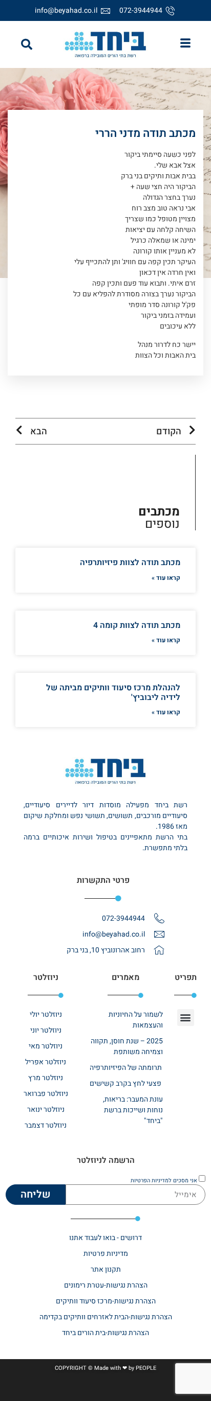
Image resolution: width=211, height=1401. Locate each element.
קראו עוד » (166, 577)
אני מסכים (164, 1180)
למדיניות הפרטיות (151, 1180)
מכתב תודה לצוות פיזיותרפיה (130, 562)
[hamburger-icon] (185, 44)
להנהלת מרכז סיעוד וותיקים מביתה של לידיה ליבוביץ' (113, 693)
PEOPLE (146, 1368)
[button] (26, 44)
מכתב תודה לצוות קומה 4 (136, 625)
